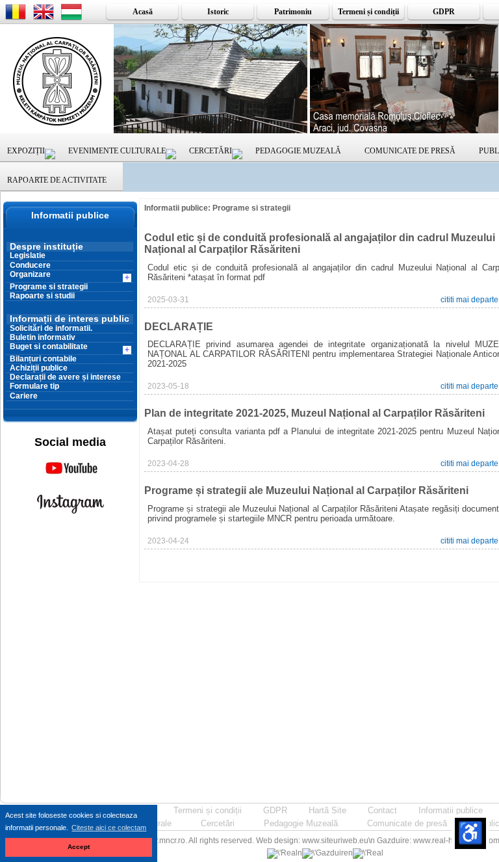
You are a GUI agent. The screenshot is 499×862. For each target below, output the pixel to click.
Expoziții (26, 150)
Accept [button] (79, 846)
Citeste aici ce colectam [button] (108, 827)
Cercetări (210, 150)
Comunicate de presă (410, 150)
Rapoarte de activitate (57, 180)
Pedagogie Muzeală (298, 150)
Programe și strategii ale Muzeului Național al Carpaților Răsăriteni (306, 490)
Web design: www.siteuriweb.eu (312, 840)
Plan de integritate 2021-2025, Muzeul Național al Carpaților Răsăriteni (314, 413)
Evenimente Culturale (117, 150)
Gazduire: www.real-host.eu (425, 840)
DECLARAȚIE (178, 326)
